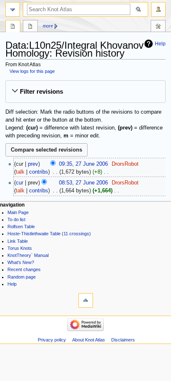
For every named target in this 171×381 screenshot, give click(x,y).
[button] (85, 91)
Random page (21, 276)
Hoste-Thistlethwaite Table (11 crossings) (49, 233)
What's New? (20, 262)
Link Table (17, 241)
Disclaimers (123, 339)
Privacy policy (52, 339)
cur (19, 183)
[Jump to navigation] (12, 9)
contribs (38, 172)
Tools (158, 27)
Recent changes (24, 269)
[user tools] (158, 9)
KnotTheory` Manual (28, 255)
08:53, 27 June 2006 (83, 183)
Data (13, 27)
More (48, 25)
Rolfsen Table (21, 226)
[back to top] (85, 300)
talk (20, 172)
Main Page (18, 212)
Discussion (30, 27)
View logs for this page (32, 71)
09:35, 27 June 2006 (83, 164)
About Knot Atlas (88, 339)
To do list (16, 219)
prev (33, 164)
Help (160, 44)
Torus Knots (19, 248)
